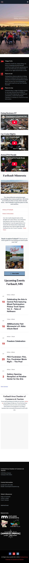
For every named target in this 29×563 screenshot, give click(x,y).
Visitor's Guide (5, 498)
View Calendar (4, 386)
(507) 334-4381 (8, 484)
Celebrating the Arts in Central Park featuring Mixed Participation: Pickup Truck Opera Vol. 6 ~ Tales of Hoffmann (17, 305)
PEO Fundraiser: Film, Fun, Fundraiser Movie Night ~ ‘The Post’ (17, 359)
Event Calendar (5, 500)
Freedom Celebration (16, 341)
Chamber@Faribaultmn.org (11, 486)
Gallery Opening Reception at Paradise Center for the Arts (16, 376)
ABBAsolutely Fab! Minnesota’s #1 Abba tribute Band (16, 326)
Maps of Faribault (5, 496)
